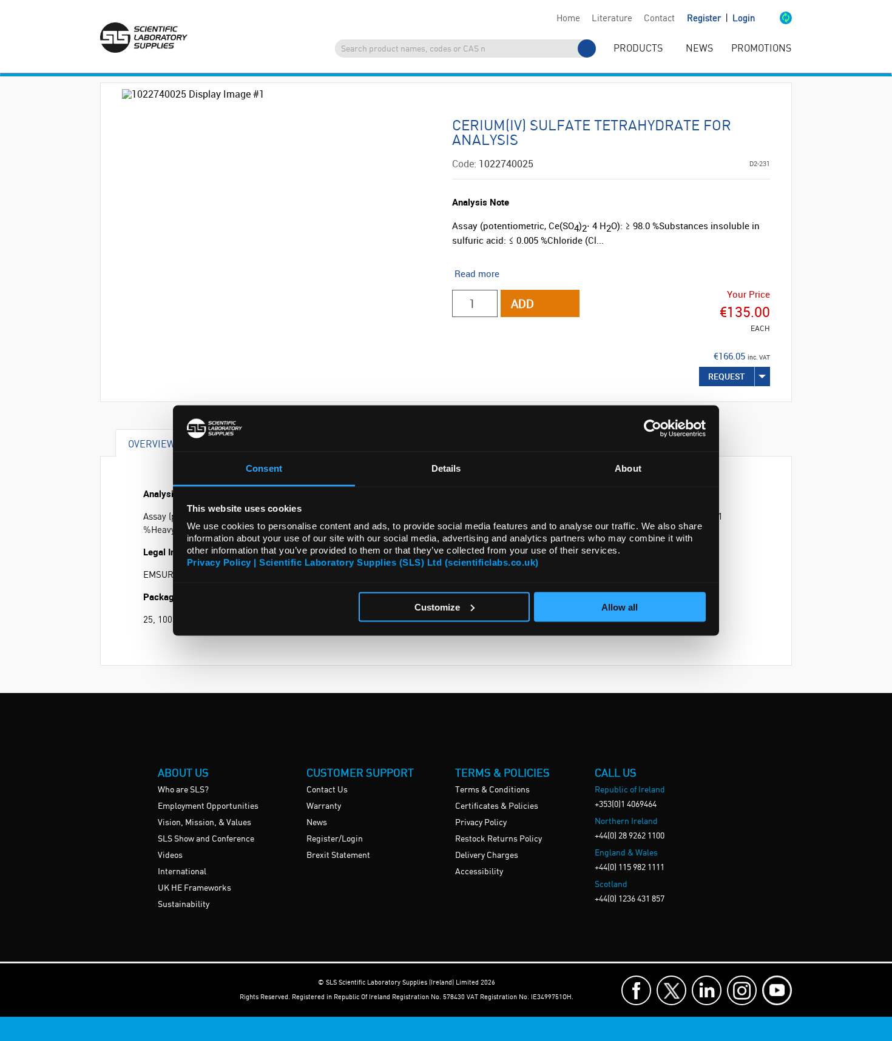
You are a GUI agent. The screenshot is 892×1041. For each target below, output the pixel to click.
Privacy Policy (481, 822)
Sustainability (183, 904)
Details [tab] (446, 468)
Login (743, 19)
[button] (773, 19)
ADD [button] (522, 303)
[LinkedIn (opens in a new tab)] (706, 990)
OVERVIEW (151, 443)
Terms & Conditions (492, 790)
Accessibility (479, 872)
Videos (170, 855)
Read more (476, 273)
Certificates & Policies (496, 806)
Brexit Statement (338, 855)
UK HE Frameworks (194, 888)
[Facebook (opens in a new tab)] (636, 990)
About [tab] (628, 468)
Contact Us (327, 790)
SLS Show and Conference (206, 839)
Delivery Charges (486, 855)
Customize (437, 606)
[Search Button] (587, 48)
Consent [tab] (264, 468)
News (316, 822)
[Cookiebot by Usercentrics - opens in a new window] (653, 428)
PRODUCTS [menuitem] (638, 49)
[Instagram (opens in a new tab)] (742, 990)
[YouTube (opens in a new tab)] (777, 990)
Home (568, 19)
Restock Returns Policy (498, 839)
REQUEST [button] (726, 376)
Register (705, 19)
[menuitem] (568, 19)
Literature (612, 19)
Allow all (619, 606)
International (182, 872)
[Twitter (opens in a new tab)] (671, 990)
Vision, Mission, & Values (204, 822)
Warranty (323, 806)
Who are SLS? (183, 790)
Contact (659, 19)
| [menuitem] (721, 18)
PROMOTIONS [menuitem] (761, 49)
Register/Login (334, 839)
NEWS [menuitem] (699, 49)
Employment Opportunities (208, 806)
